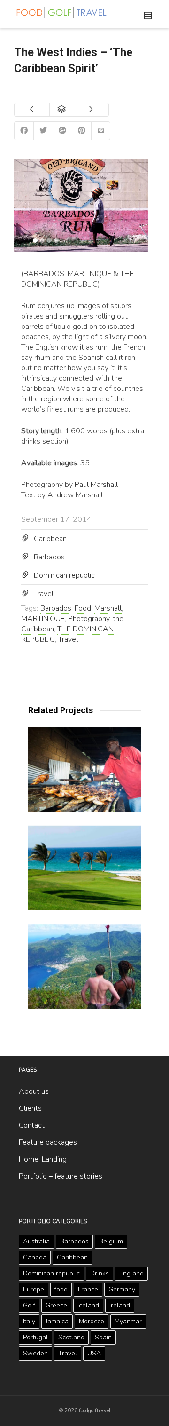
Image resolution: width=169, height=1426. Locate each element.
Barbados (49, 557)
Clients (30, 1108)
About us (34, 1091)
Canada (34, 1257)
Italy (29, 1321)
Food (83, 608)
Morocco (91, 1321)
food (61, 1289)
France (88, 1289)
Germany (121, 1289)
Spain (103, 1337)
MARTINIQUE (43, 618)
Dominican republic (64, 575)
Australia (36, 1241)
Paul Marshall (96, 484)
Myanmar (128, 1321)
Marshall (108, 608)
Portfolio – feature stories (60, 1176)
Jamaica (57, 1321)
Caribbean (50, 539)
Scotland (71, 1337)
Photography (88, 618)
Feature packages (48, 1142)
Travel (44, 594)
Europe (33, 1289)
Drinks (99, 1273)
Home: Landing (43, 1159)
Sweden (35, 1353)
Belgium (111, 1241)
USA (94, 1353)
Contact (32, 1125)
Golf (29, 1305)
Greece (56, 1305)
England (131, 1273)
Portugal (35, 1337)
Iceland (88, 1305)
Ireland (119, 1305)
